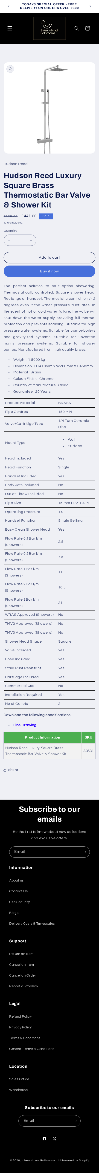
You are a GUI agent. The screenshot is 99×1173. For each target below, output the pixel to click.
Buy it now (49, 271)
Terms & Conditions (24, 1038)
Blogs (13, 913)
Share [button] (13, 770)
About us (16, 880)
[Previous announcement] (9, 6)
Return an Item (21, 954)
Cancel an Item (21, 964)
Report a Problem (23, 986)
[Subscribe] (84, 852)
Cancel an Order (22, 975)
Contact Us (18, 891)
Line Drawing (25, 725)
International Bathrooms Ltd (41, 1160)
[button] (9, 28)
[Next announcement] (90, 6)
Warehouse (18, 1090)
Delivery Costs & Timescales (32, 923)
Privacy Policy (20, 1027)
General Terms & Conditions (31, 1049)
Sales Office (19, 1079)
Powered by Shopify (75, 1160)
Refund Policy (20, 1016)
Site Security (19, 902)
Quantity (10, 230)
